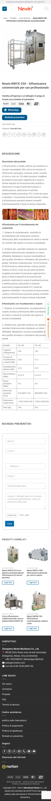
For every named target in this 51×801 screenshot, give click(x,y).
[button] (4, 9)
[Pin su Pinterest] (24, 134)
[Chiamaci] (24, 751)
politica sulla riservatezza (14, 720)
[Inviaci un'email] (19, 751)
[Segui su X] (14, 751)
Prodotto (13, 18)
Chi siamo (7, 684)
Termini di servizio (10, 704)
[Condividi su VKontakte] (29, 134)
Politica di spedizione (12, 731)
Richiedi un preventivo (12, 736)
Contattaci (7, 689)
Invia (9, 523)
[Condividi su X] (14, 134)
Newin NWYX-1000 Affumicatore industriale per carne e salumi (37, 572)
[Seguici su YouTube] (34, 751)
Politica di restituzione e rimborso (26, 784)
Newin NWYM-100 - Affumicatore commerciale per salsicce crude (37, 620)
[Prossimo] (12, 75)
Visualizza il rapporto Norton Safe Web (10, 766)
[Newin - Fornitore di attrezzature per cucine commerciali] (25, 8)
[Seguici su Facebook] (4, 751)
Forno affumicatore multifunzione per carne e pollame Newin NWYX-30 (12, 618)
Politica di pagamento (12, 725)
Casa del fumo (24, 18)
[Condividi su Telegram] (44, 134)
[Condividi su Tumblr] (39, 134)
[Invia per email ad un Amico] (19, 134)
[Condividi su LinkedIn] (34, 134)
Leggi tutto (8, 583)
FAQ (4, 699)
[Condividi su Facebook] (9, 134)
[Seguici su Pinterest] (29, 751)
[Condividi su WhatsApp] (4, 134)
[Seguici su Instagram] (9, 751)
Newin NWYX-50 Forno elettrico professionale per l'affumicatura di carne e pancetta (13, 574)
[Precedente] (4, 75)
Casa (5, 18)
